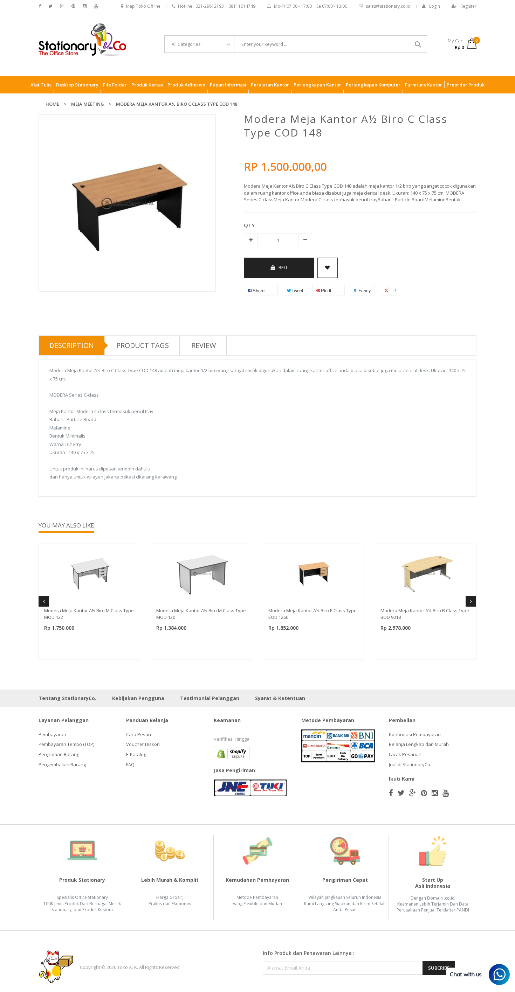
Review (203, 345)
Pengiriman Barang (59, 754)
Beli (283, 267)
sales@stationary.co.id (388, 6)
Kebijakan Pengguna (138, 698)
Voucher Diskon (143, 744)
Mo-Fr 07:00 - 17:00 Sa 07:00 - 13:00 (310, 6)
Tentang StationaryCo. (67, 698)
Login (434, 6)
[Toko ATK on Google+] (62, 6)
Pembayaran (52, 734)
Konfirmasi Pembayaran (415, 734)
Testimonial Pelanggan (209, 698)
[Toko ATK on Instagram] (85, 6)
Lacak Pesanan (405, 754)
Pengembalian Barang (62, 764)
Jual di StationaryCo (409, 764)
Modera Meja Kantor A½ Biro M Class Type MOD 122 (89, 614)
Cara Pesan (138, 734)
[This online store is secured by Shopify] (231, 753)
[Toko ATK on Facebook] (40, 6)
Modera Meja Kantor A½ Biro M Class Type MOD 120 (201, 614)
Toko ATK (127, 967)
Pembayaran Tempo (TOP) (66, 744)
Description (71, 345)
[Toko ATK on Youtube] (96, 6)
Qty (249, 225)
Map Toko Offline (143, 6)
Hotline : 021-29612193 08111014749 (216, 6)
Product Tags (142, 345)
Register (468, 6)
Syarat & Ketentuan (280, 698)
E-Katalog (136, 754)
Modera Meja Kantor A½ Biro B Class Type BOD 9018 (424, 614)
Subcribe (438, 968)
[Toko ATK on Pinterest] (73, 6)
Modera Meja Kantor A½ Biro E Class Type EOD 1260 (312, 614)
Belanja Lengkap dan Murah (419, 744)
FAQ (130, 764)
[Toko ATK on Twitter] (50, 6)
